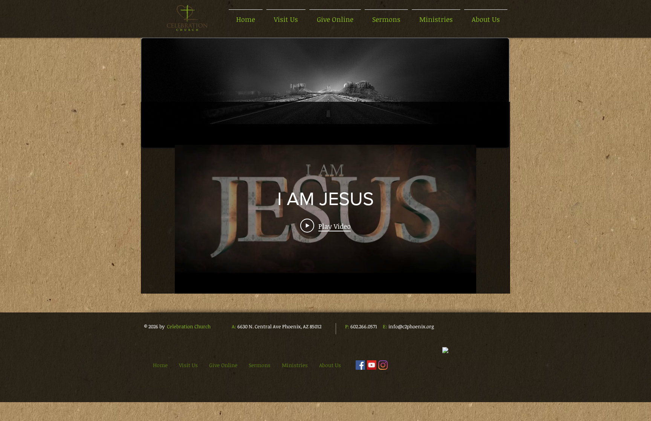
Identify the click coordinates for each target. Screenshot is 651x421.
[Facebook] (360, 365)
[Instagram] (383, 365)
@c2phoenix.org (416, 326)
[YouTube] (371, 365)
